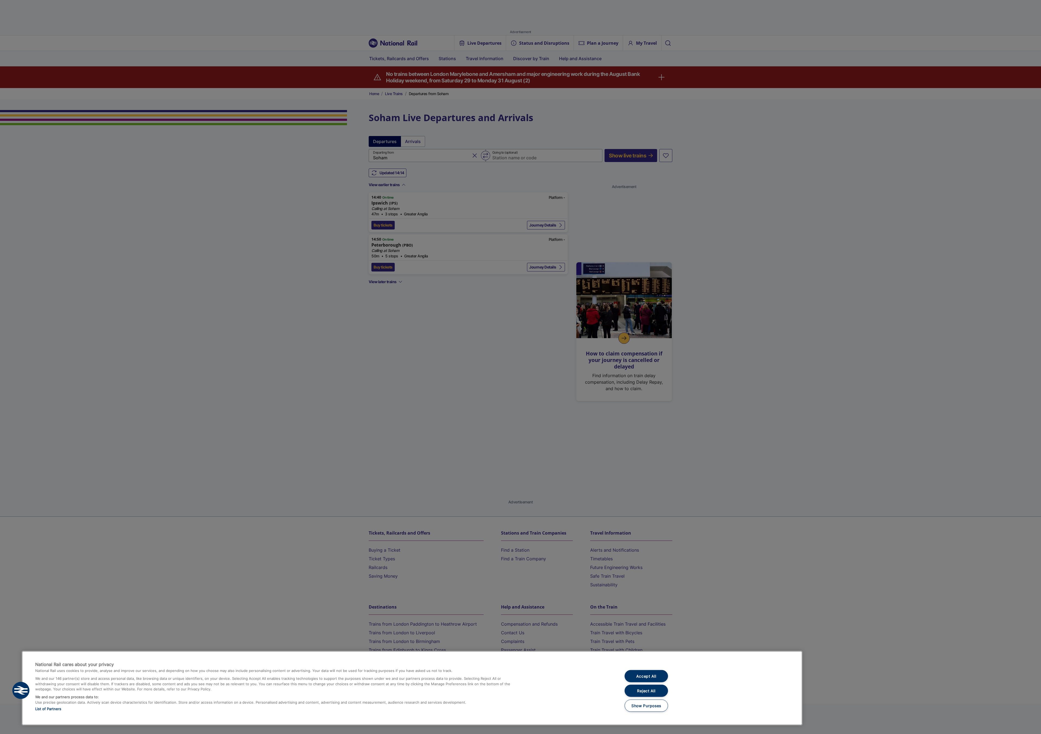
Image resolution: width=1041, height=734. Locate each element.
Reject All (646, 690)
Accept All (646, 676)
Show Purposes (646, 705)
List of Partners (48, 709)
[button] (21, 690)
